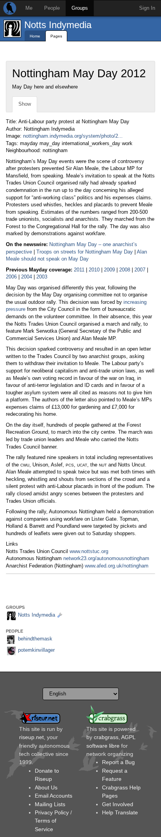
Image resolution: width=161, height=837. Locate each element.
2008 (124, 270)
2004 (26, 277)
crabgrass (106, 737)
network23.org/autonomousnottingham (106, 558)
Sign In (147, 8)
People (52, 8)
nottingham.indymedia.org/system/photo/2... (73, 136)
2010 (94, 270)
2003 (41, 277)
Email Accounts (53, 796)
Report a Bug (118, 762)
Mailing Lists (50, 804)
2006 (11, 277)
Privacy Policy (52, 812)
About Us (46, 787)
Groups (80, 8)
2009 (109, 270)
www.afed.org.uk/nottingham (116, 566)
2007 (139, 270)
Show (24, 104)
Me (28, 8)
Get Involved (117, 804)
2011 (79, 270)
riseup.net (31, 737)
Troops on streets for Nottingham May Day (84, 252)
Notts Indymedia (57, 25)
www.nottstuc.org (89, 551)
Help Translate (120, 812)
